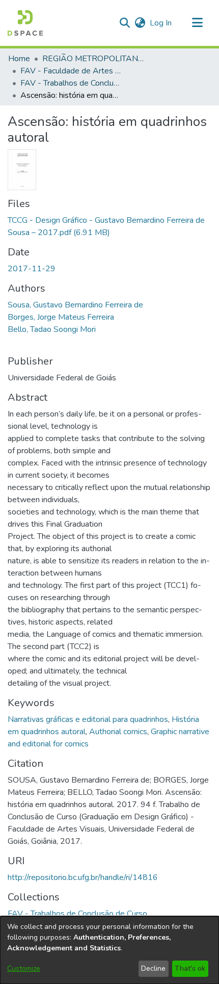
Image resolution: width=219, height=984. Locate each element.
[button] (25, 23)
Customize (23, 968)
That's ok (190, 968)
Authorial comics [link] (118, 731)
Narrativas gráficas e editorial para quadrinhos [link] (88, 719)
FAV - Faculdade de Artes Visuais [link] (71, 70)
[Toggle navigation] (197, 23)
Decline (153, 968)
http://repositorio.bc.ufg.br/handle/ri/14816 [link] (83, 877)
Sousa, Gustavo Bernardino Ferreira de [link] (75, 304)
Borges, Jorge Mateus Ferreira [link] (61, 317)
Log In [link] (161, 23)
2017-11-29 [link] (32, 268)
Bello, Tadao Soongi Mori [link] (52, 329)
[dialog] (109, 950)
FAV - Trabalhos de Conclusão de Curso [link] (71, 83)
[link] (77, 913)
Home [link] (19, 58)
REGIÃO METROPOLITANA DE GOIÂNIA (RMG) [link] (93, 58)
